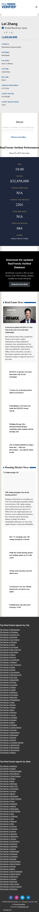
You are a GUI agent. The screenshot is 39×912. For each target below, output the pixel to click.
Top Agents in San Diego (9, 652)
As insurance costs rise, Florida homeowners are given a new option (20, 589)
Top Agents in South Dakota (10, 776)
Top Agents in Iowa (7, 819)
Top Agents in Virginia (8, 839)
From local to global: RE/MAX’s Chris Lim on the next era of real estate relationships (18, 329)
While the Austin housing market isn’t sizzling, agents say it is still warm (21, 555)
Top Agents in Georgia (8, 879)
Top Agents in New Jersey (9, 884)
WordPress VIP (24, 907)
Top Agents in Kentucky (8, 844)
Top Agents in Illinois (7, 794)
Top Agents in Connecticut (9, 841)
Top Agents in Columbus (9, 632)
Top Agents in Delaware (9, 854)
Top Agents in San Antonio (9, 640)
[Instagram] (16, 897)
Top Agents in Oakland (8, 662)
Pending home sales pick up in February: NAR (20, 606)
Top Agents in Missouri (8, 821)
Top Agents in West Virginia (10, 864)
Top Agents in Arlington (8, 642)
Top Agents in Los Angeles (10, 672)
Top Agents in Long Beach (9, 660)
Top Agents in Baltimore (8, 692)
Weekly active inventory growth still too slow (20, 572)
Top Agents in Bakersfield (9, 680)
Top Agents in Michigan (8, 784)
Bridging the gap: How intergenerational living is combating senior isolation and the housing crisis (21, 428)
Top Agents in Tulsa (7, 702)
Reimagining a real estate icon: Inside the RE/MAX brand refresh (20, 408)
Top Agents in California (9, 816)
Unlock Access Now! (19, 284)
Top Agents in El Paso (8, 682)
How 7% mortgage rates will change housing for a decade (19, 538)
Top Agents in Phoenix (8, 712)
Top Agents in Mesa (7, 710)
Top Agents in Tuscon (8, 715)
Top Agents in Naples (8, 753)
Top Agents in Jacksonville (10, 745)
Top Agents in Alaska (7, 779)
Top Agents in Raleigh (8, 738)
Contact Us (7, 910)
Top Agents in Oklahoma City (10, 675)
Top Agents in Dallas (7, 645)
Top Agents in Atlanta (7, 655)
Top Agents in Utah (7, 814)
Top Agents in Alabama (8, 766)
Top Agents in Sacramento (9, 750)
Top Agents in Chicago (8, 730)
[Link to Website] (8, 32)
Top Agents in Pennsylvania (10, 861)
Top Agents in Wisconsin (9, 877)
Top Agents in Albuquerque (10, 630)
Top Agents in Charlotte (8, 717)
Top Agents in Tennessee (9, 789)
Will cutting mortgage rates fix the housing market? (17, 493)
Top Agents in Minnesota (9, 796)
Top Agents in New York (9, 786)
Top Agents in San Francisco (10, 665)
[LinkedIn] (28, 897)
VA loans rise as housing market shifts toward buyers (20, 391)
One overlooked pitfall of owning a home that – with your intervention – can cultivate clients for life (21, 448)
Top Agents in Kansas (8, 831)
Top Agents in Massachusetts (10, 771)
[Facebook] (10, 897)
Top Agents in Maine (7, 869)
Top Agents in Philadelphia (10, 700)
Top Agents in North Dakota (10, 811)
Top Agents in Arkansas (8, 804)
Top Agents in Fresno (8, 707)
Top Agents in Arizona (8, 791)
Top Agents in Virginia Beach (10, 727)
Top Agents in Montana (8, 834)
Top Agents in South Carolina (11, 887)
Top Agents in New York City (10, 650)
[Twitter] (22, 897)
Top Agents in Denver (8, 657)
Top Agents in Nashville (8, 637)
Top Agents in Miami (7, 722)
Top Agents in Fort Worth (9, 695)
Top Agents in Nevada (8, 859)
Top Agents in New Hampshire (11, 871)
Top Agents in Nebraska (9, 846)
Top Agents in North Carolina (10, 799)
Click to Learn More (18, 137)
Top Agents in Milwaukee (9, 735)
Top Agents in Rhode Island (10, 874)
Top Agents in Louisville (8, 685)
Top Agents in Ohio (7, 824)
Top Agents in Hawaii (8, 769)
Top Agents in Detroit (7, 670)
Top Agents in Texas (7, 801)
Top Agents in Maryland (8, 882)
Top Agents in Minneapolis (9, 748)
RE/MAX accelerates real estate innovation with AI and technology (20, 374)
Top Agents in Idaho (7, 781)
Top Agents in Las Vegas (9, 647)
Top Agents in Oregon (8, 849)
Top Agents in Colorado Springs (11, 743)
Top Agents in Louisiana (9, 856)
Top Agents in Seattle (8, 690)
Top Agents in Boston (8, 705)
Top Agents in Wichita (8, 740)
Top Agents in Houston (8, 720)
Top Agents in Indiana (8, 806)
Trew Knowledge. (19, 904)
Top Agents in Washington (9, 851)
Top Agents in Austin (7, 667)
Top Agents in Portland (8, 725)
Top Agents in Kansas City (9, 635)
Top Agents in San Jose (8, 677)
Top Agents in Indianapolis (9, 733)
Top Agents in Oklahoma (9, 836)
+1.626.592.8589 (9, 37)
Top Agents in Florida (8, 866)
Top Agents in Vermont (8, 826)
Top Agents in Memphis (8, 697)
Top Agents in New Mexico (10, 774)
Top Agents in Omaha (8, 687)
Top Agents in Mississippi (9, 809)
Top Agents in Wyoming (8, 889)
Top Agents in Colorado (8, 829)
